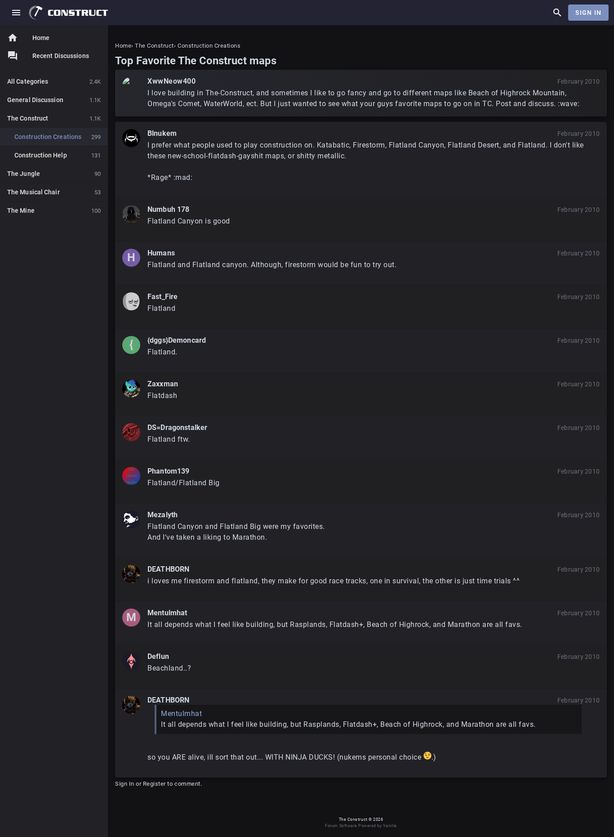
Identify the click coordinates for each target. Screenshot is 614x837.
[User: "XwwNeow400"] (131, 86)
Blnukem (162, 133)
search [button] (557, 12)
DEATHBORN (168, 569)
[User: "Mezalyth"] (131, 519)
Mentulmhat (167, 613)
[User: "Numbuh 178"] (131, 214)
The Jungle (54, 173)
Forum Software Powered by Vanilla (360, 826)
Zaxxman (162, 384)
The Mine (54, 210)
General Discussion (54, 99)
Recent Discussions (60, 55)
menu (16, 12)
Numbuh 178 (168, 209)
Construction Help (57, 155)
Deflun (158, 656)
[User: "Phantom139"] (131, 476)
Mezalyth (162, 514)
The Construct (54, 118)
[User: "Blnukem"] (131, 138)
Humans (161, 253)
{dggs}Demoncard (176, 340)
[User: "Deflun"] (131, 661)
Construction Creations (57, 136)
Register (154, 783)
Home (28, 37)
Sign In (588, 12)
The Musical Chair (54, 192)
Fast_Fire (162, 296)
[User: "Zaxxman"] (131, 389)
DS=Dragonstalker (177, 427)
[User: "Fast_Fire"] (131, 301)
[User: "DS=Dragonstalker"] (131, 432)
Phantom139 (168, 471)
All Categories (54, 81)
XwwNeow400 (171, 81)
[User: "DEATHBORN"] (131, 574)
